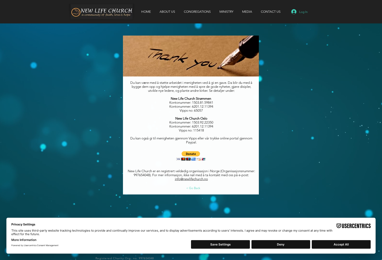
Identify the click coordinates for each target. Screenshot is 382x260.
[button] (191, 155)
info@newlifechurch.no (191, 179)
